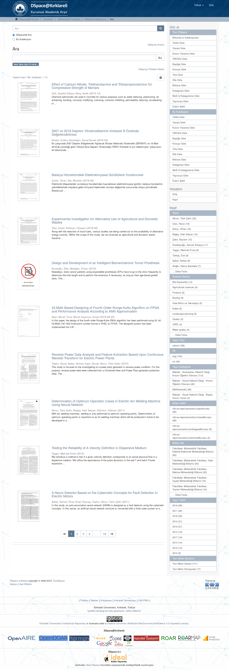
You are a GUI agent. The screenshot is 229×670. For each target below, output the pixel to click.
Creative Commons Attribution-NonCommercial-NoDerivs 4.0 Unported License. (148, 623)
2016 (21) (177, 526)
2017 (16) (177, 537)
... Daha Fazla (179, 271)
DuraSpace (59, 580)
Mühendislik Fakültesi (69, 19)
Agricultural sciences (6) (185, 287)
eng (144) (177, 356)
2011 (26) (177, 510)
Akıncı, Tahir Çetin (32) (184, 218)
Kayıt (175, 199)
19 (104, 534)
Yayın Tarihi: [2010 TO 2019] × (26, 64)
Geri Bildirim (25, 584)
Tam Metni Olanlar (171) (184, 563)
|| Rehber (93, 600)
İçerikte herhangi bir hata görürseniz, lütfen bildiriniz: (114, 610)
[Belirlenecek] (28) (181, 389)
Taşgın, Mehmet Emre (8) (185, 250)
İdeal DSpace (93, 665)
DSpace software (19, 580)
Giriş (174, 194)
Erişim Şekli (178, 106)
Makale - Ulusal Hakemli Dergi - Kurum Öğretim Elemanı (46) (192, 382)
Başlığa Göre (179, 64)
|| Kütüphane (105, 600)
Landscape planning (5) (184, 313)
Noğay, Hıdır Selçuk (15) (185, 234)
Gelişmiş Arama (156, 44)
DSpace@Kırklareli (28, 19)
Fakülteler (48, 19)
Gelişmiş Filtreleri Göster (151, 69)
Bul (160, 58)
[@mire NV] (212, 586)
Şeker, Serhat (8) (181, 260)
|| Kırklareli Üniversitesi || (125, 600)
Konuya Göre (179, 69)
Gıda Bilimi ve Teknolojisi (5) (187, 303)
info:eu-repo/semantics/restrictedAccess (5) (191, 436)
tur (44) (176, 361)
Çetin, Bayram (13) (182, 239)
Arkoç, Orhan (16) (181, 229)
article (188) (178, 345)
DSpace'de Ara (23, 34)
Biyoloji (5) (177, 297)
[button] (198, 5)
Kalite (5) (177, 308)
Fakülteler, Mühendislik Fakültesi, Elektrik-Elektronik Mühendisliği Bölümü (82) (192, 452)
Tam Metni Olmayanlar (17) (186, 569)
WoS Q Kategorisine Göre (185, 96)
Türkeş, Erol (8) (180, 255)
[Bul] (160, 28)
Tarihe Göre (178, 42)
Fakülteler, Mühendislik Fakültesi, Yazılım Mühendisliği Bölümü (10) (189, 487)
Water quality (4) (180, 329)
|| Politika (83, 600)
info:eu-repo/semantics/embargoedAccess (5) (192, 427)
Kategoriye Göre (180, 90)
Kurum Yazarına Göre (183, 53)
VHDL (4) (177, 324)
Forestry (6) (178, 292)
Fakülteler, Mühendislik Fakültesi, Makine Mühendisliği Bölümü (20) (189, 470)
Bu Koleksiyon (23, 39)
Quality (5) (177, 319)
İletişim (13, 584)
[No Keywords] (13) (182, 282)
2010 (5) (176, 553)
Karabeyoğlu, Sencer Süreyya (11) (190, 245)
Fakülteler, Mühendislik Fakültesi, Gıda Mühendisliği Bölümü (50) (192, 462)
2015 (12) (177, 548)
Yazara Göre (178, 48)
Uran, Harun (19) (180, 223)
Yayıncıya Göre (180, 101)
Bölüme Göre (179, 85)
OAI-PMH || (144, 600)
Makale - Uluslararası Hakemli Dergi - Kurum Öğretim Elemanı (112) (191, 373)
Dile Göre (177, 80)
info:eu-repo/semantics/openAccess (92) (191, 410)
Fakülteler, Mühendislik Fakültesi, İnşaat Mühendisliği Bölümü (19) (189, 479)
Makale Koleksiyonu (95, 19)
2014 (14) (177, 542)
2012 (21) (177, 521)
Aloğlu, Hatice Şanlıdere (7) (186, 266)
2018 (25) (177, 516)
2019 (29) (177, 505)
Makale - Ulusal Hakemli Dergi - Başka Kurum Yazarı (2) (192, 396)
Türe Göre (177, 74)
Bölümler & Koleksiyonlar (185, 37)
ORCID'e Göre (179, 58)
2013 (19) (177, 532)
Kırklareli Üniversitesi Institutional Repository (63, 623)
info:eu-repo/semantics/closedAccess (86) (191, 418)
